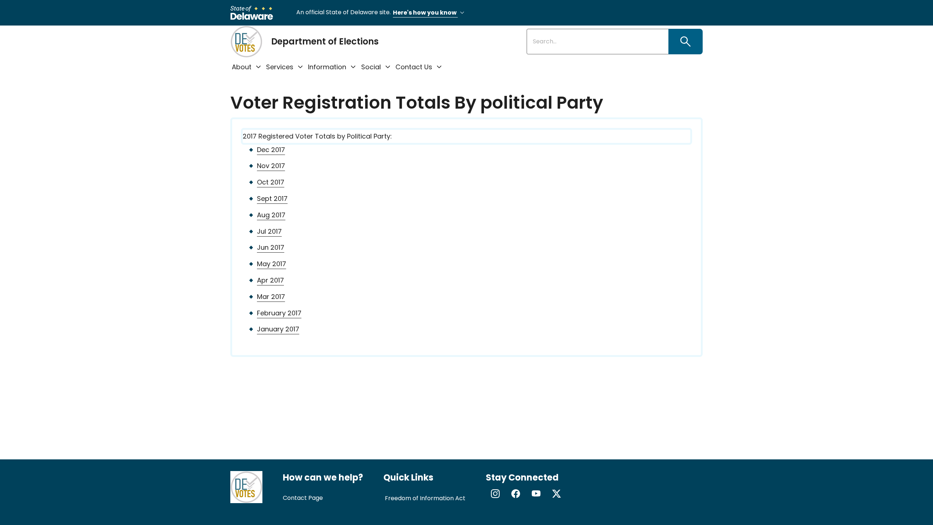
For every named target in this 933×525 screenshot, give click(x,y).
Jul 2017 (269, 231)
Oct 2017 (270, 182)
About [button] (241, 66)
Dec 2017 (271, 149)
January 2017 (278, 329)
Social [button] (371, 66)
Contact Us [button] (413, 66)
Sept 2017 (272, 198)
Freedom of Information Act (425, 498)
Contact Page (303, 498)
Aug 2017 (271, 214)
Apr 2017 (270, 280)
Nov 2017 (271, 165)
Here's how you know (425, 12)
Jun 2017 (270, 247)
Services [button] (279, 66)
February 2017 (279, 313)
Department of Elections (325, 41)
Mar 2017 (271, 296)
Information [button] (327, 66)
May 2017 (271, 263)
